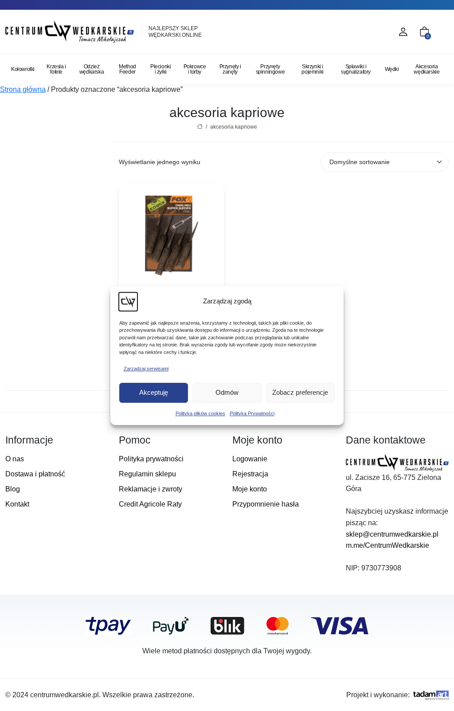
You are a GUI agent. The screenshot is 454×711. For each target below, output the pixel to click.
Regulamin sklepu (147, 474)
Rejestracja (250, 474)
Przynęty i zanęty (230, 69)
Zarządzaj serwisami (146, 368)
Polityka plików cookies (200, 413)
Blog (12, 489)
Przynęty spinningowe (270, 69)
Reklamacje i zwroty (150, 489)
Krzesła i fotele (56, 69)
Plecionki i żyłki (160, 69)
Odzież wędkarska (91, 69)
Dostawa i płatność (35, 474)
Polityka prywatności (151, 459)
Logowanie (249, 459)
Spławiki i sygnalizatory (356, 69)
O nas (14, 459)
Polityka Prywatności (252, 413)
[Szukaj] (364, 32)
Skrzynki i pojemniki (312, 69)
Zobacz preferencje (300, 392)
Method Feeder (127, 69)
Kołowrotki (23, 69)
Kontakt (17, 504)
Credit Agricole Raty (150, 504)
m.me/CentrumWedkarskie (387, 545)
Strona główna (23, 89)
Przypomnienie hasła (265, 504)
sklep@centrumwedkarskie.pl (392, 534)
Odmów (227, 392)
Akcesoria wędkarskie (426, 69)
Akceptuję (153, 392)
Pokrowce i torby (195, 69)
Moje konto (249, 489)
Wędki (392, 69)
